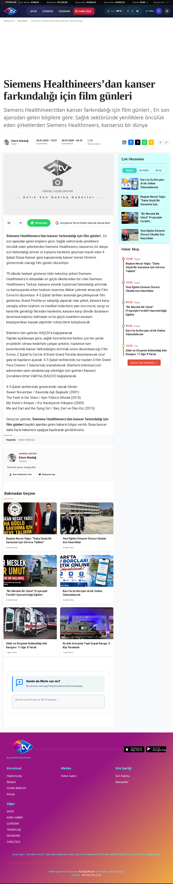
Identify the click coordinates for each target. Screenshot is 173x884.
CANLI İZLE (84, 11)
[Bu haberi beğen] (9, 223)
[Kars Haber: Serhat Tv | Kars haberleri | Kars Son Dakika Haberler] (10, 11)
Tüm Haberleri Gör (22, 474)
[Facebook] (128, 11)
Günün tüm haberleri (142, 362)
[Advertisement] (86, 50)
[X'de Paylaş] (137, 142)
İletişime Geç (48, 474)
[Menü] (167, 11)
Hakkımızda (14, 776)
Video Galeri (69, 776)
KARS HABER (15, 817)
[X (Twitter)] (132, 11)
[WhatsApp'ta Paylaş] (144, 142)
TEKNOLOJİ (14, 829)
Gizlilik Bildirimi (16, 788)
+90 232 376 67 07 (91, 875)
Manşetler (121, 782)
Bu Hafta (144, 170)
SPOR (33, 11)
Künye (11, 794)
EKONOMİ (64, 11)
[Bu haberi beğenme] (21, 223)
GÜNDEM (47, 11)
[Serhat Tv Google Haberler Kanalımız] (124, 142)
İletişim (11, 782)
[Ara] (159, 11)
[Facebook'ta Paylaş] (131, 142)
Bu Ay (159, 170)
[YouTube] (137, 11)
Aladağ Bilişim (87, 871)
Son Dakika (122, 776)
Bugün (129, 170)
